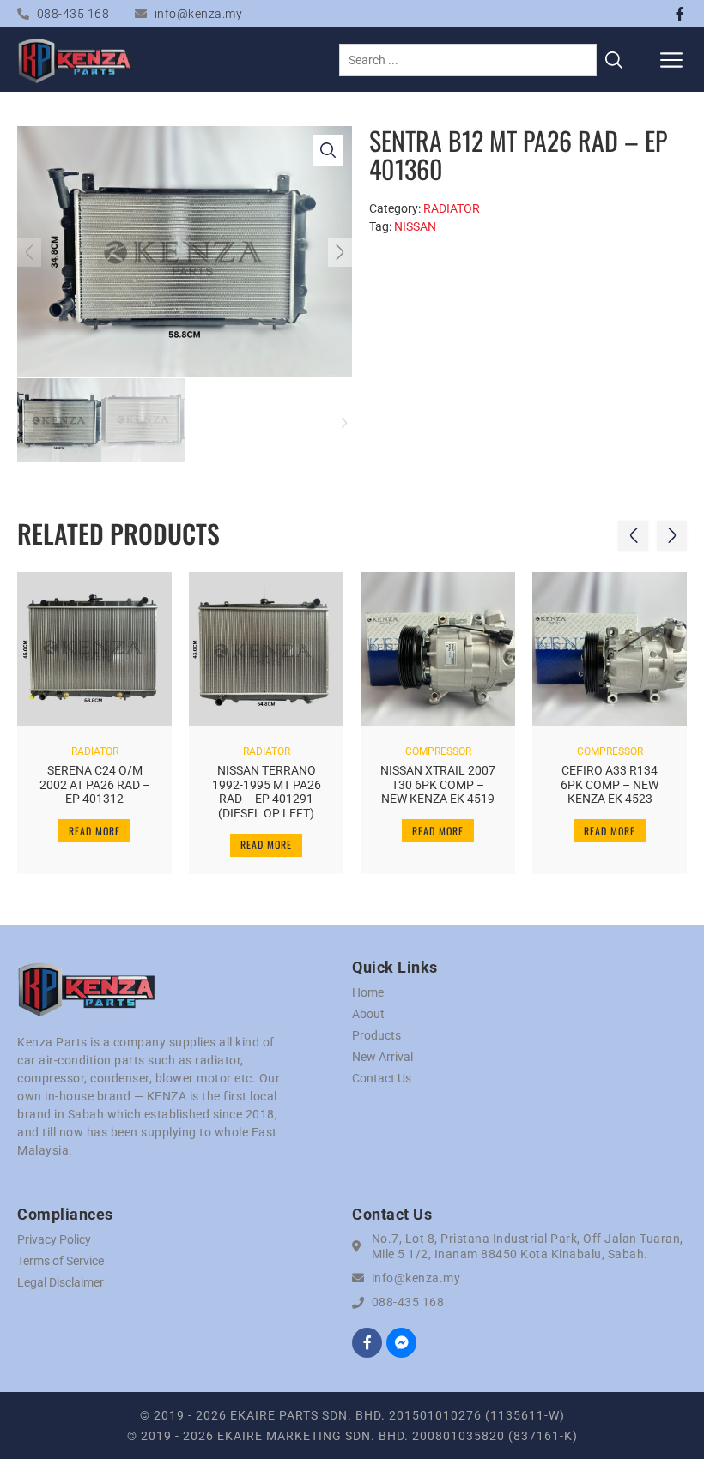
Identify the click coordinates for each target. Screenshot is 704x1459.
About (368, 1014)
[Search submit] (613, 60)
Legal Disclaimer (60, 1282)
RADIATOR (451, 208)
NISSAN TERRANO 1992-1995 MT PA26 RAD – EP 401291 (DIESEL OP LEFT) (266, 791)
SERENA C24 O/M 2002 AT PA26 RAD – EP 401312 (94, 784)
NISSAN (415, 226)
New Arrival (382, 1057)
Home (368, 992)
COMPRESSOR (438, 751)
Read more (94, 830)
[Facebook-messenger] (401, 1343)
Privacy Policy (54, 1239)
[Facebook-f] (680, 14)
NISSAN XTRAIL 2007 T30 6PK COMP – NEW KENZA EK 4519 (437, 784)
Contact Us (381, 1078)
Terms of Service (60, 1261)
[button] (672, 60)
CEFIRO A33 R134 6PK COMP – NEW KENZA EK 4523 (609, 784)
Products (376, 1035)
